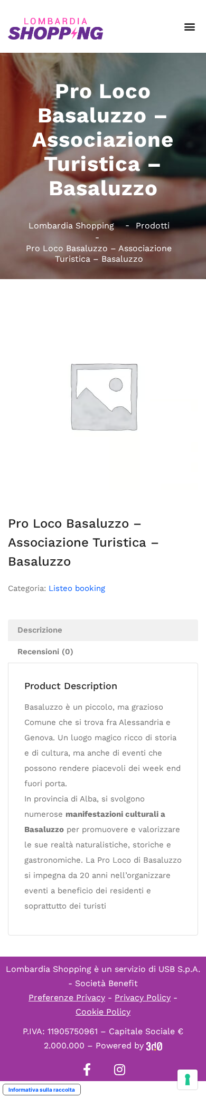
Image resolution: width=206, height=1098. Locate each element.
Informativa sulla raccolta (41, 1089)
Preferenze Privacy (67, 997)
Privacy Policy (143, 997)
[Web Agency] (154, 1045)
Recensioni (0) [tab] (45, 651)
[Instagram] (119, 1069)
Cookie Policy (103, 1012)
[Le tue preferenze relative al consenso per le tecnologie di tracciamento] (187, 1080)
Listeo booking (77, 588)
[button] (189, 26)
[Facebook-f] (86, 1069)
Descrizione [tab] (39, 630)
